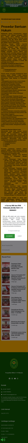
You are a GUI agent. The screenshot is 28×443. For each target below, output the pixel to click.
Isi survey (9, 236)
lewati (20, 236)
